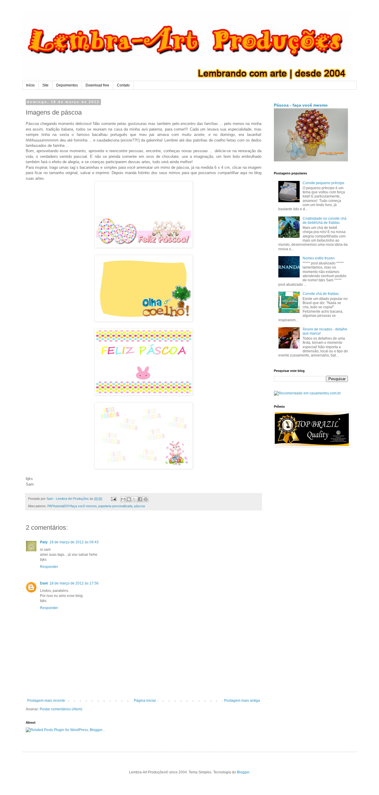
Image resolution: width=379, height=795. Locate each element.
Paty (44, 542)
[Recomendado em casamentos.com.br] (307, 393)
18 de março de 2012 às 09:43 (74, 542)
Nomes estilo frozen (319, 258)
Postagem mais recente (46, 700)
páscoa (139, 506)
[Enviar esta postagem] (113, 498)
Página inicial (145, 700)
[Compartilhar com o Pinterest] (146, 499)
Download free (97, 85)
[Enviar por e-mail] (123, 499)
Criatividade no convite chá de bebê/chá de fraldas (324, 220)
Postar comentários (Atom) (61, 709)
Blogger (243, 772)
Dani (44, 583)
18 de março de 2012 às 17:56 (74, 583)
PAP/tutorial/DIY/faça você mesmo (72, 506)
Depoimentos (67, 85)
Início (30, 85)
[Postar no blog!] (129, 499)
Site (45, 85)
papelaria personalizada (115, 506)
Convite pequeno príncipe (323, 183)
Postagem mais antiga (242, 700)
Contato (123, 85)
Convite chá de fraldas (321, 294)
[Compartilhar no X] (134, 499)
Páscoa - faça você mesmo (301, 105)
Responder (49, 567)
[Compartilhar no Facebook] (140, 499)
